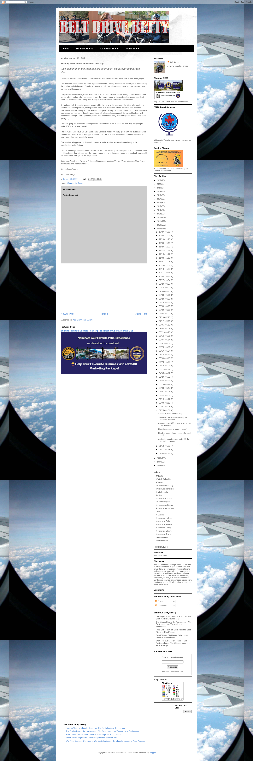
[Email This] (89, 179)
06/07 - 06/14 (165, 340)
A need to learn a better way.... (171, 413)
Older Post (141, 313)
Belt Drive (174, 62)
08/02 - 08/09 (165, 310)
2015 (159, 206)
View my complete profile (177, 66)
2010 (159, 225)
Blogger (152, 752)
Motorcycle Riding (163, 528)
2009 (159, 229)
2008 (159, 458)
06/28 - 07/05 (165, 329)
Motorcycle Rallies (164, 518)
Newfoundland (162, 537)
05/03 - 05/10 (165, 358)
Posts (160, 601)
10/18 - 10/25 (165, 269)
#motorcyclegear (163, 502)
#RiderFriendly (162, 492)
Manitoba (160, 515)
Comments (162, 605)
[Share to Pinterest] (100, 179)
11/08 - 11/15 (165, 258)
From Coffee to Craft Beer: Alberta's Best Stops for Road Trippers (173, 631)
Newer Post (67, 313)
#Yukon (159, 495)
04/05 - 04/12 (165, 373)
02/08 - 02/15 (165, 403)
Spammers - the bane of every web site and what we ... (173, 418)
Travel (80, 183)
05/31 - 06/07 (165, 343)
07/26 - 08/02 (165, 314)
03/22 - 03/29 (165, 380)
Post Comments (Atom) (82, 320)
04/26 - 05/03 (165, 362)
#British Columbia (163, 479)
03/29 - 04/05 (165, 377)
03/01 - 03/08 (165, 392)
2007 (159, 462)
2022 (159, 184)
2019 (159, 191)
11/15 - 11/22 (165, 254)
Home (66, 48)
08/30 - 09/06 (165, 295)
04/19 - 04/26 (165, 366)
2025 (159, 180)
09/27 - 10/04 (165, 280)
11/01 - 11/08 (165, 262)
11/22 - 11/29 (165, 250)
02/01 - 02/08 (165, 407)
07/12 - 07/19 (165, 321)
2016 (159, 203)
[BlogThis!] (92, 179)
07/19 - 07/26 (165, 317)
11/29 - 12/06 (165, 247)
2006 (159, 465)
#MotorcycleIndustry (164, 485)
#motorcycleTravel (164, 498)
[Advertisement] (104, 287)
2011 (159, 221)
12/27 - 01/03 (165, 232)
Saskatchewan (162, 541)
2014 (159, 210)
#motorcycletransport (165, 508)
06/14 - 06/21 (165, 336)
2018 (159, 195)
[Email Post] (84, 179)
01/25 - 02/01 (165, 410)
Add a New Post (160, 556)
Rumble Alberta (84, 48)
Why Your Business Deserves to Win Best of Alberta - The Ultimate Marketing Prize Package (173, 643)
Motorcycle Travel (163, 534)
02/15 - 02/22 (165, 399)
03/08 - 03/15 (165, 388)
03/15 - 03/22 (165, 384)
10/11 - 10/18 (165, 273)
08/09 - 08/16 (165, 306)
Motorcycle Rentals (164, 524)
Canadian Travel (109, 48)
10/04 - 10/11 (165, 276)
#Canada (159, 482)
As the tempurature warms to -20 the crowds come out (173, 440)
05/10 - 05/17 (165, 355)
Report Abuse (161, 547)
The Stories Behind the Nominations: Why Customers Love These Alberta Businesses (174, 624)
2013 (159, 214)
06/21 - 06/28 (165, 332)
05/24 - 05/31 (165, 347)
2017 (159, 199)
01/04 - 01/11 (165, 453)
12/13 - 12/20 (165, 239)
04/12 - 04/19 (165, 369)
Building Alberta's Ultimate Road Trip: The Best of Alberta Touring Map (97, 330)
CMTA (158, 511)
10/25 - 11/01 (165, 265)
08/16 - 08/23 (165, 302)
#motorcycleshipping (164, 505)
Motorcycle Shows (164, 531)
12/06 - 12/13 (165, 243)
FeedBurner (178, 671)
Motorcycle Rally (163, 521)
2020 (159, 188)
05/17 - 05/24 (165, 351)
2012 (159, 217)
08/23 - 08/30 (165, 299)
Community (72, 183)
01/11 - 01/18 (165, 450)
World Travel (132, 48)
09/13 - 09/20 (165, 288)
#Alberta (159, 476)
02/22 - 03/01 (165, 395)
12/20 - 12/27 (165, 236)
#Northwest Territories (165, 489)
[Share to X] (94, 179)
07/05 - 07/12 (165, 325)
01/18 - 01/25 (165, 446)
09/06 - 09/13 (165, 291)
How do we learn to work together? (172, 429)
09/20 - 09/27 (165, 284)
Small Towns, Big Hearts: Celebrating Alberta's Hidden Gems (172, 636)
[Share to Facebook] (97, 179)
